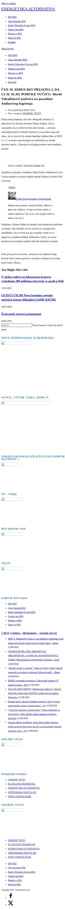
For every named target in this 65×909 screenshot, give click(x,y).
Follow (11, 187)
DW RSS (12, 55)
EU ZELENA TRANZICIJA (21, 784)
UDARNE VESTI (32, 113)
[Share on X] (10, 904)
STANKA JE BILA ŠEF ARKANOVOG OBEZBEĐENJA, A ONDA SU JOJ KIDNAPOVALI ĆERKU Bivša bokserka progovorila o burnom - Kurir (34, 655)
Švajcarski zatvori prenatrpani (21, 314)
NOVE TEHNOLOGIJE (19, 796)
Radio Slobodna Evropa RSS (23, 64)
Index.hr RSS (15, 77)
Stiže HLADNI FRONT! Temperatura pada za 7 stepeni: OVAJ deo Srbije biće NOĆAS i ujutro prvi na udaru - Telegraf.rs (34, 693)
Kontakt (12, 82)
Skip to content (8, 3)
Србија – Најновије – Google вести (33, 633)
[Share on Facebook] (10, 898)
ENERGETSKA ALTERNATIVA (28, 9)
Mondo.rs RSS (15, 73)
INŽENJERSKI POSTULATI (22, 792)
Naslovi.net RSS (16, 68)
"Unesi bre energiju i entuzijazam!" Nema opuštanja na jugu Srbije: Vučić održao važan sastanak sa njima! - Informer (34, 714)
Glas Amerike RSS (17, 59)
